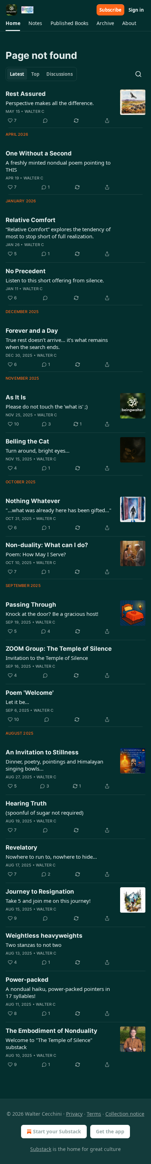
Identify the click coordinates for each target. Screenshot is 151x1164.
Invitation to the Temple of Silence (47, 657)
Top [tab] (35, 74)
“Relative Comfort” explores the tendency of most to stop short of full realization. (58, 233)
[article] (75, 107)
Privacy (74, 1113)
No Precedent (26, 271)
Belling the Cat (27, 441)
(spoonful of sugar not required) (45, 812)
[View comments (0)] (45, 120)
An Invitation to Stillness (42, 752)
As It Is (16, 397)
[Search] (138, 74)
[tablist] (41, 74)
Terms (94, 1113)
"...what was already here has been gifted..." (58, 510)
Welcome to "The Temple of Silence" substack (49, 1043)
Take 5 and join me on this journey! (48, 900)
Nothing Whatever (33, 500)
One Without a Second (39, 153)
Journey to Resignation (40, 891)
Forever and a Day (32, 330)
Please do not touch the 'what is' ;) (47, 406)
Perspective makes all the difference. (50, 102)
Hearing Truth (26, 803)
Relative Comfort (30, 219)
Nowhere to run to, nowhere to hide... (51, 856)
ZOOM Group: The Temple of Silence (59, 648)
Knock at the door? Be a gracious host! (52, 613)
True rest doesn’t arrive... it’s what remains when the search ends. (57, 343)
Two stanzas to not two (33, 944)
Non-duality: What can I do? (47, 545)
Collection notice (124, 1113)
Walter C (35, 111)
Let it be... (17, 701)
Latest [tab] (17, 74)
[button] (12, 23)
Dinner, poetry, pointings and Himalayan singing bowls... (54, 765)
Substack (40, 1149)
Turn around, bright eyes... (38, 450)
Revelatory (21, 847)
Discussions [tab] (59, 74)
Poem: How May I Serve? (36, 554)
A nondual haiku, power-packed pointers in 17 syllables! (58, 992)
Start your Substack (57, 1131)
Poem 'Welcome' (30, 692)
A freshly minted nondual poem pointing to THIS (58, 166)
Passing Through (31, 604)
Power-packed (27, 979)
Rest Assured (26, 93)
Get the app (110, 1131)
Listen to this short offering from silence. (55, 280)
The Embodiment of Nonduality (51, 1030)
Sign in (136, 10)
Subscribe (110, 10)
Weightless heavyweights (44, 935)
